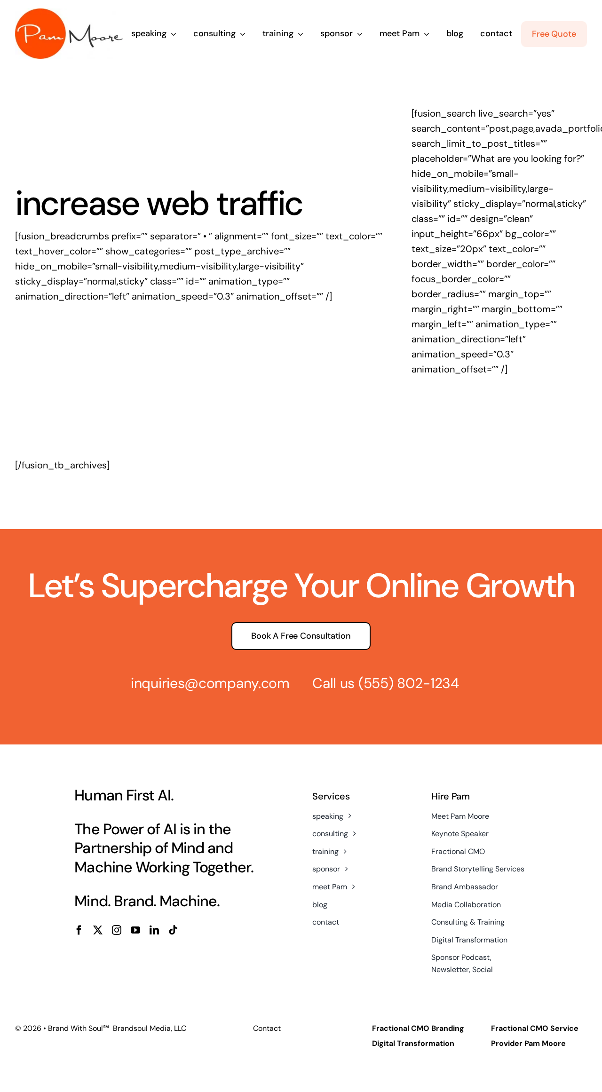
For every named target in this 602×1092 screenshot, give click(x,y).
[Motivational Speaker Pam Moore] (69, 13)
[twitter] (98, 930)
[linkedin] (154, 930)
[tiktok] (173, 930)
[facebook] (79, 930)
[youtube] (135, 930)
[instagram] (116, 930)
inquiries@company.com (210, 683)
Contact (267, 1028)
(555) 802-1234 (408, 683)
